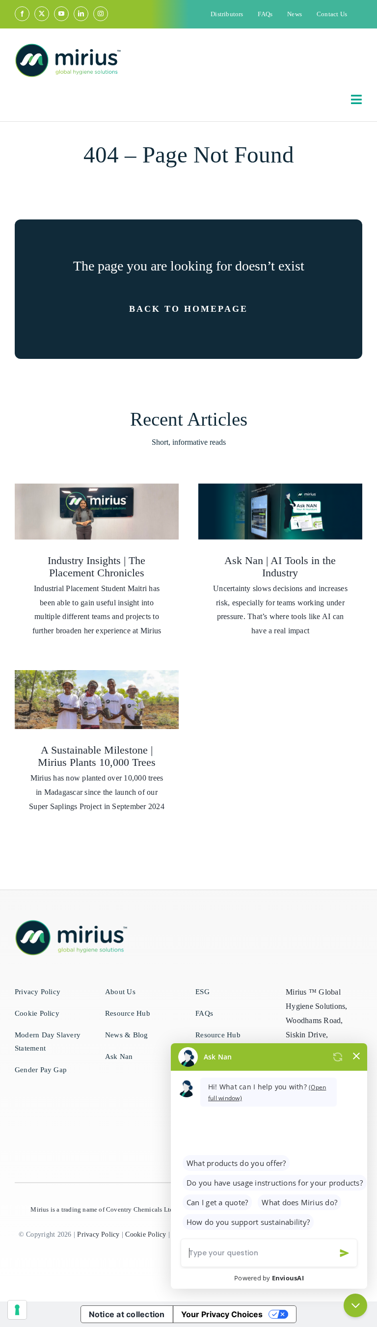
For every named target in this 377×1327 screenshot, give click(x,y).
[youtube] (61, 13)
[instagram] (100, 13)
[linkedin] (81, 13)
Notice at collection (127, 1314)
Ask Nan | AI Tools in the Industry (280, 566)
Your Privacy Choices (222, 1314)
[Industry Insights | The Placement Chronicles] (97, 512)
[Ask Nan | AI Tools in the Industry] (280, 512)
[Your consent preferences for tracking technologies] (17, 1309)
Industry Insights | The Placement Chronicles (96, 566)
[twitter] (41, 13)
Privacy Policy (98, 1234)
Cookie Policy (145, 1234)
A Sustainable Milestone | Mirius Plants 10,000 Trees (97, 756)
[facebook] (22, 13)
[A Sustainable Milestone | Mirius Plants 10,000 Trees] (97, 699)
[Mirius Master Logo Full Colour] (68, 47)
